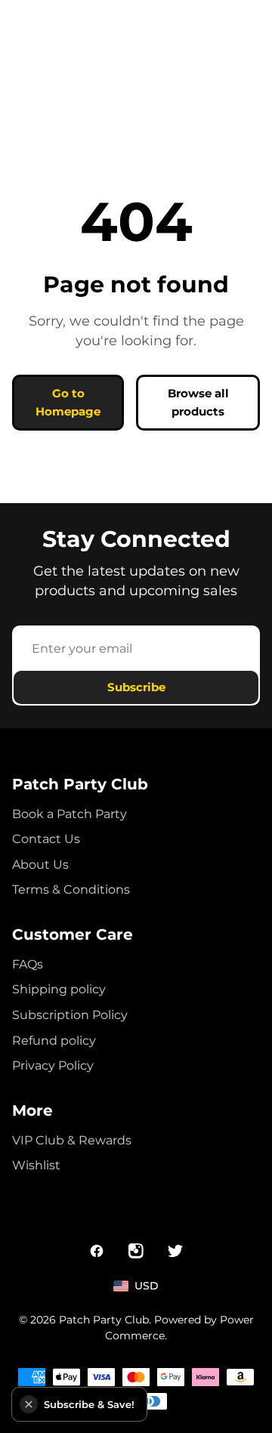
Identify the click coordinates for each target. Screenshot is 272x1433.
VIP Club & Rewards (71, 1140)
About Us (40, 864)
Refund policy (54, 1040)
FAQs (27, 964)
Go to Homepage (68, 402)
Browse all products (198, 402)
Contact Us (46, 839)
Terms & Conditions (71, 889)
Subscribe (136, 687)
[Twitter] (175, 1251)
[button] (29, 1404)
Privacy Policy (53, 1065)
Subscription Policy (70, 1015)
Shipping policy (59, 989)
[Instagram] (136, 1251)
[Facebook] (97, 1251)
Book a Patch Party (69, 814)
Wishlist (36, 1165)
